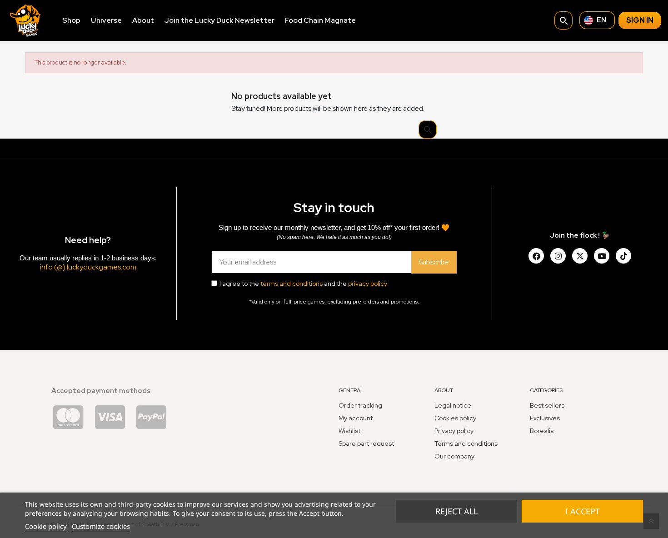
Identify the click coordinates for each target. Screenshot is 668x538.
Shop (71, 20)
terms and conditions (291, 283)
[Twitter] (580, 256)
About (143, 20)
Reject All (456, 511)
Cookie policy (46, 526)
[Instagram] (558, 256)
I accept (582, 511)
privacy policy (367, 283)
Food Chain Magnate (320, 20)
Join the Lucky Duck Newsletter (219, 20)
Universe (106, 20)
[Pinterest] (623, 256)
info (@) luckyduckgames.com (88, 267)
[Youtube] (601, 256)
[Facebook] (536, 256)
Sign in (639, 20)
